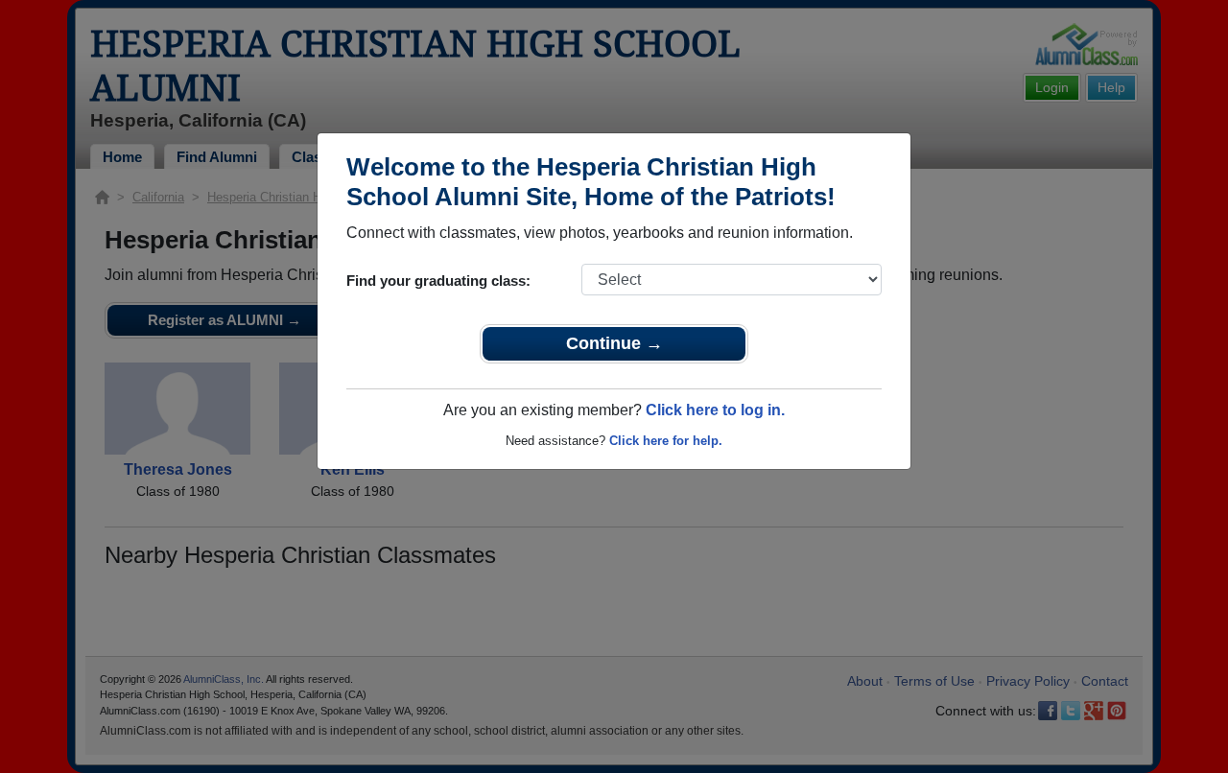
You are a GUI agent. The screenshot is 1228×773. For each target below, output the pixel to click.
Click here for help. (665, 440)
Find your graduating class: (438, 280)
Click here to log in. (715, 410)
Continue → (614, 343)
